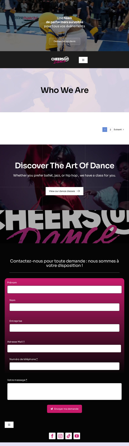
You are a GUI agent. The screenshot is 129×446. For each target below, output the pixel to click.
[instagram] (60, 436)
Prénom (12, 282)
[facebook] (52, 436)
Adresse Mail (16, 341)
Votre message (17, 379)
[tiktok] (68, 436)
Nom (12, 300)
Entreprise (15, 320)
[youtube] (76, 436)
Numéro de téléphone (23, 359)
